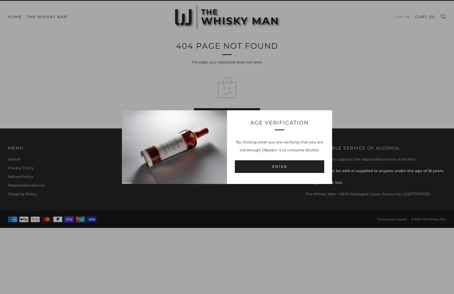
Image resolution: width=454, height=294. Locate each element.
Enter (279, 166)
